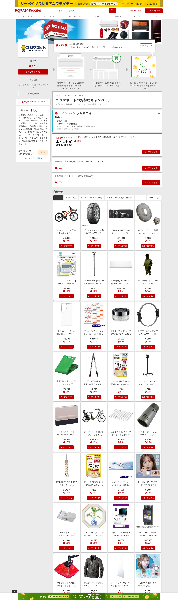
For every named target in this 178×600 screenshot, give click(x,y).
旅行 (98, 16)
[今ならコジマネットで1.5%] (89, 31)
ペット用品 (71, 198)
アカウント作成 (154, 11)
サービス (117, 16)
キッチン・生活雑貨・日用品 (119, 198)
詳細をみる (147, 46)
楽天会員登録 (33, 94)
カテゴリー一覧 (23, 16)
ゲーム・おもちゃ (157, 198)
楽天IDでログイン (136, 11)
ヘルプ (158, 16)
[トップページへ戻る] (28, 10)
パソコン (140, 198)
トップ (57, 95)
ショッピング (77, 16)
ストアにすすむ (151, 152)
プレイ (138, 16)
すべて (58, 198)
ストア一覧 (67, 95)
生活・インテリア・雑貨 (91, 198)
